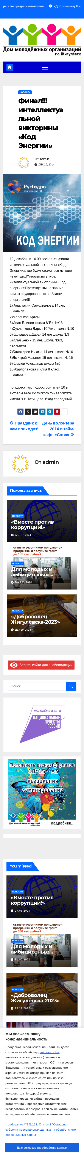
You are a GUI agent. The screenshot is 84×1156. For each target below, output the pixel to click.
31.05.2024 (22, 959)
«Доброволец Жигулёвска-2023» (35, 619)
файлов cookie (49, 1052)
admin (44, 159)
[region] (42, 1092)
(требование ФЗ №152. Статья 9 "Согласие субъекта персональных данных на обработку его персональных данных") (40, 1129)
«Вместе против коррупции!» (32, 524)
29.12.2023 (22, 1008)
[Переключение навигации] (45, 67)
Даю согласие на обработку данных (42, 1147)
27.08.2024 (22, 910)
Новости (25, 92)
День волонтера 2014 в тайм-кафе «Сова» (58, 429)
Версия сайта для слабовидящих (45, 665)
